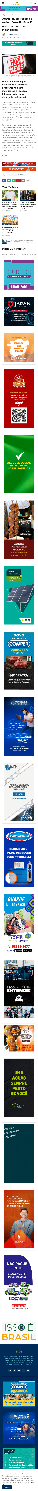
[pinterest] (28, 1370)
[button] (3, 3)
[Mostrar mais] (28, 180)
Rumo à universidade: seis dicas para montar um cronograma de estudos (28, 205)
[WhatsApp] (14, 180)
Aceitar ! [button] (7, 1487)
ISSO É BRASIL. (21, 175)
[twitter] (14, 1370)
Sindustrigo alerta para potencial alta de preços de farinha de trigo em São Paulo (10, 230)
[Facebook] (4, 180)
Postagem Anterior (9, 254)
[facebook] (10, 1370)
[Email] (23, 180)
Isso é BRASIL (17, 15)
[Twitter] (9, 180)
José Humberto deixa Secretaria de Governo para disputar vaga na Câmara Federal (9, 205)
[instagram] (23, 1370)
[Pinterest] (18, 180)
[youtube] (19, 1370)
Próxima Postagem (28, 254)
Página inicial (6, 15)
